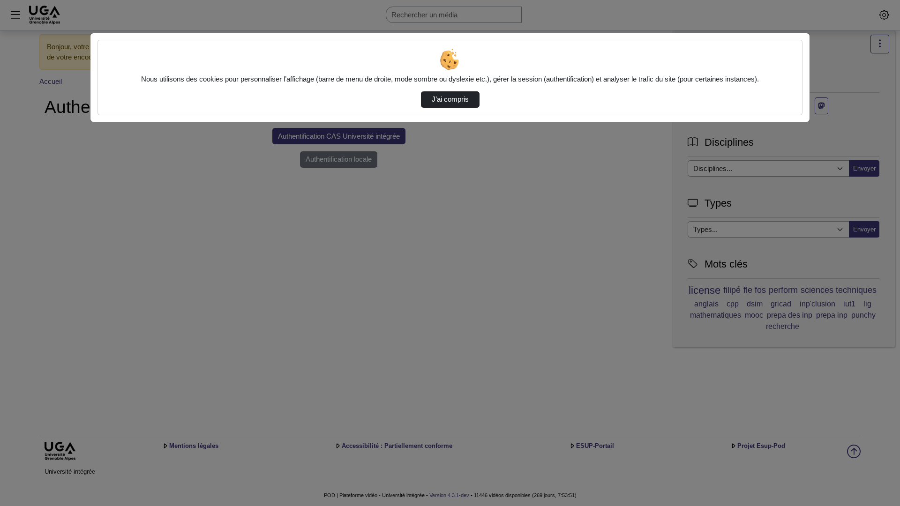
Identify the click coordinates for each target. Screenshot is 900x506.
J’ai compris (450, 99)
